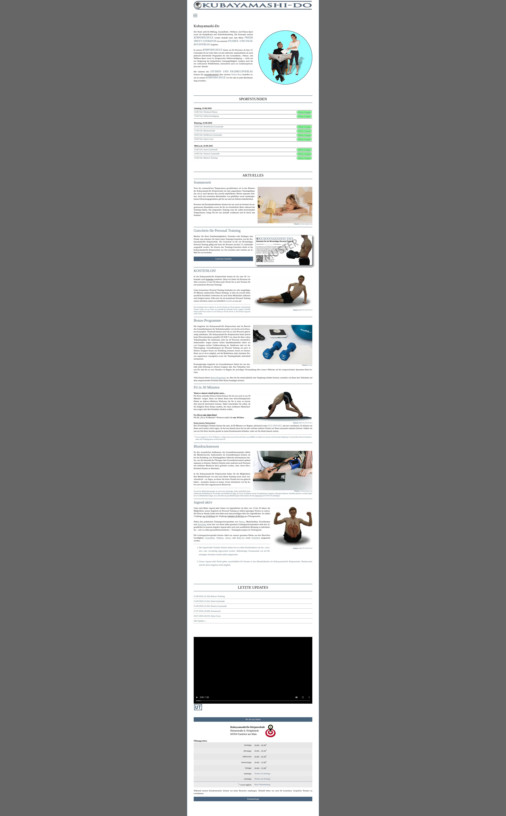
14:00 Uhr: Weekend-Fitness (206, 112)
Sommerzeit (202, 182)
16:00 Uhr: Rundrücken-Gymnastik (208, 127)
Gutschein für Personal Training (217, 230)
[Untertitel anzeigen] (198, 710)
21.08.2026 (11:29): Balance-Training (209, 596)
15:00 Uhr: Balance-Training (206, 158)
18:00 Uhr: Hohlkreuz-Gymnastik (208, 135)
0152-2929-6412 (275, 426)
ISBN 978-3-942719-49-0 (305, 310)
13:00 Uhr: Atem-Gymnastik (206, 149)
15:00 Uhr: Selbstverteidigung (206, 116)
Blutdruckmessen (206, 446)
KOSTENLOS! (205, 271)
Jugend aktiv (203, 502)
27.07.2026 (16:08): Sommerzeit (207, 611)
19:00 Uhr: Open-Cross (203, 139)
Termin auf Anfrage (262, 773)
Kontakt (228, 301)
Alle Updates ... (200, 621)
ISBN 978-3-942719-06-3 (305, 423)
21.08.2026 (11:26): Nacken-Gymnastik (210, 606)
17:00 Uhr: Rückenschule (204, 131)
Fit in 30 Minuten (207, 387)
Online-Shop (236, 74)
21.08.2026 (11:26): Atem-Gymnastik (209, 601)
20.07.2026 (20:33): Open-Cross (207, 616)
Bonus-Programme (207, 320)
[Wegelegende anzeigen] (253, 719)
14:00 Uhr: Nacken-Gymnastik (207, 154)
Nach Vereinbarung (262, 784)
